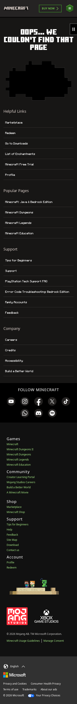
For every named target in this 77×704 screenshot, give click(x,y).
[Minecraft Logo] (17, 8)
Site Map (12, 540)
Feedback (12, 312)
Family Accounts (16, 302)
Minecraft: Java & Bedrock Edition (28, 202)
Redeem (10, 133)
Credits (10, 350)
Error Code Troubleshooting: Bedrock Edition (37, 291)
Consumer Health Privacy (46, 683)
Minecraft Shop (16, 512)
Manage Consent (53, 641)
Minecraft (12, 444)
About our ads (49, 689)
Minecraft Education (19, 233)
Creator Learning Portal (21, 477)
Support (11, 271)
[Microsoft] (14, 675)
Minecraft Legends (18, 223)
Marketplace (13, 122)
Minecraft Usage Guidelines (23, 641)
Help (9, 529)
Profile (10, 174)
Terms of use (10, 689)
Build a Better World (19, 371)
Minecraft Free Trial (19, 164)
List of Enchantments (20, 154)
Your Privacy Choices (47, 695)
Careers (11, 339)
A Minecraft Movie (17, 492)
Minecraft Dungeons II (20, 449)
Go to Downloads (16, 143)
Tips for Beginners (18, 260)
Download (13, 545)
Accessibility (14, 360)
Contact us (13, 550)
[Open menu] (70, 8)
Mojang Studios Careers (21, 482)
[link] (11, 401)
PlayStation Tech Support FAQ (26, 281)
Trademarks (29, 689)
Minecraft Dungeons (19, 212)
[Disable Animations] (73, 29)
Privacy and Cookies (15, 683)
